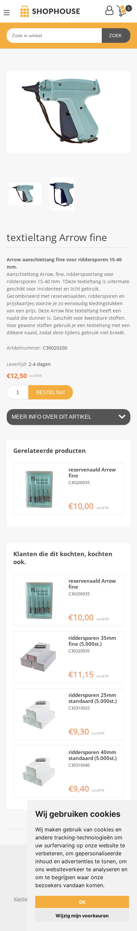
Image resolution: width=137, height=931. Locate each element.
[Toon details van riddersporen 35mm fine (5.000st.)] (39, 657)
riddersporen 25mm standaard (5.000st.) (92, 698)
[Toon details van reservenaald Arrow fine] (39, 489)
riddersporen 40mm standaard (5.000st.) (92, 755)
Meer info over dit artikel (51, 417)
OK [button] (82, 902)
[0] (121, 11)
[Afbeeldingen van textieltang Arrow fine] (25, 194)
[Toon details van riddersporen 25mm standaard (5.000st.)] (39, 714)
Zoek (115, 35)
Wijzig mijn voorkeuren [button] (82, 915)
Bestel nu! (50, 392)
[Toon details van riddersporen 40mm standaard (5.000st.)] (39, 771)
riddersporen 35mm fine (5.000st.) (92, 641)
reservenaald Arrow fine (92, 472)
